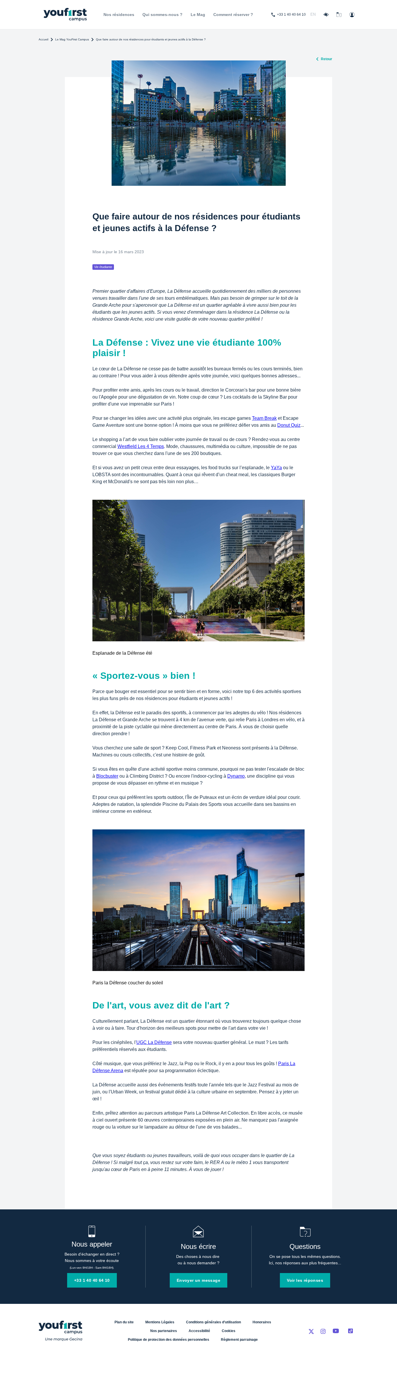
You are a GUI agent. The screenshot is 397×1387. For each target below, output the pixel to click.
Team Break (264, 418)
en (313, 14)
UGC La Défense (154, 1042)
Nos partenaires (163, 1331)
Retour (326, 59)
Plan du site (124, 1322)
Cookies (228, 1331)
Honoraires (262, 1322)
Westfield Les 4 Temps (140, 446)
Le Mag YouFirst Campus (72, 39)
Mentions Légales (159, 1322)
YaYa (276, 467)
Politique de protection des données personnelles (168, 1340)
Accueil (43, 39)
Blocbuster (107, 776)
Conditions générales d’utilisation (213, 1322)
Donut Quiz (289, 425)
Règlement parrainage (239, 1340)
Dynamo (236, 776)
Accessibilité (199, 1331)
